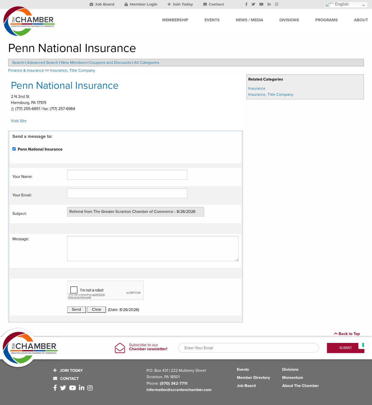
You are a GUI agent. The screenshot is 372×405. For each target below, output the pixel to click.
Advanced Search (42, 62)
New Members (74, 62)
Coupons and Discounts (110, 62)
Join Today (182, 4)
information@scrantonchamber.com (179, 389)
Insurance (256, 88)
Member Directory (253, 378)
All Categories (146, 62)
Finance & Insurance (26, 70)
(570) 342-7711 (174, 383)
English (341, 4)
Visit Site (19, 120)
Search (18, 62)
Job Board (104, 4)
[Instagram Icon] (276, 4)
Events (243, 369)
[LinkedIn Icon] (269, 4)
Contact (216, 4)
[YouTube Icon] (261, 4)
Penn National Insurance (65, 85)
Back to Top (349, 333)
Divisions (290, 369)
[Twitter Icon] (253, 4)
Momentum (292, 378)
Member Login (143, 4)
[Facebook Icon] (246, 4)
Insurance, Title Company (270, 94)
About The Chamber (300, 386)
